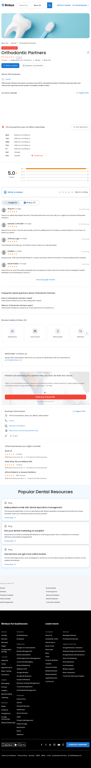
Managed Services (69, 635)
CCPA (49, 756)
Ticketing (4, 698)
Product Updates (52, 660)
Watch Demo (50, 642)
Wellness (20, 734)
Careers (48, 664)
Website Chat (22, 669)
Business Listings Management (28, 683)
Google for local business (26, 648)
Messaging (5, 683)
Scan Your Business (70, 658)
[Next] (87, 333)
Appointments (6, 668)
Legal (18, 717)
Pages (3, 646)
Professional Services (70, 639)
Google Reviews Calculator (72, 648)
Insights (4, 690)
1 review (19, 57)
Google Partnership (5, 718)
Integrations (6, 713)
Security (31, 756)
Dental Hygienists (6, 602)
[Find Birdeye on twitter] (46, 744)
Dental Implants (52, 599)
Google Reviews (22, 672)
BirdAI (3, 706)
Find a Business (68, 662)
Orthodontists (5, 599)
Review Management (24, 651)
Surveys (4, 687)
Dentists (3, 591)
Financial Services (23, 706)
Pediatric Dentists (6, 595)
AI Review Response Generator (74, 651)
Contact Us (50, 681)
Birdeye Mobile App (8, 723)
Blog (47, 653)
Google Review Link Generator (73, 655)
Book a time (50, 646)
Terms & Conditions (8, 756)
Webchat (4, 660)
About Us (49, 635)
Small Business (22, 635)
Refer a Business (69, 672)
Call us (11, 421)
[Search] (49, 5)
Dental (13, 43)
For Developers (68, 665)
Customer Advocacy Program (73, 676)
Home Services (22, 713)
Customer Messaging (25, 662)
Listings (4, 635)
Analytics (4, 710)
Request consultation (34, 65)
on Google (17, 209)
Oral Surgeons (51, 591)
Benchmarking (6, 694)
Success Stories (51, 667)
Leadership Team (52, 639)
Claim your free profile (45, 397)
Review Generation (24, 655)
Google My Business (24, 676)
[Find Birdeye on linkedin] (50, 744)
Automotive (21, 699)
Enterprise (20, 639)
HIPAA (43, 756)
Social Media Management (26, 690)
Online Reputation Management (29, 658)
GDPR (38, 756)
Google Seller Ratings (6, 651)
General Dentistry (52, 595)
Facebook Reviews (23, 680)
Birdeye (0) (31, 203)
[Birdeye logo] (8, 5)
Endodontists (51, 588)
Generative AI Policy (59, 756)
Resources (49, 650)
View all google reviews (45, 279)
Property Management (25, 720)
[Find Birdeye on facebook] (42, 744)
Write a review (64, 5)
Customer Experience (24, 687)
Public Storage (22, 724)
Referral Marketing (23, 665)
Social (3, 664)
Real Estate (21, 727)
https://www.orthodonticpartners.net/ (23, 430)
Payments (5, 675)
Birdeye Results (51, 674)
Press (47, 657)
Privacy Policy (22, 756)
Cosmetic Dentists (53, 602)
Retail (19, 731)
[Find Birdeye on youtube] (59, 744)
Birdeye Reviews (51, 671)
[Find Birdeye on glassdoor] (63, 744)
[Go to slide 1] (44, 392)
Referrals (4, 642)
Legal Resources (51, 678)
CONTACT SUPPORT (78, 744)
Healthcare (21, 710)
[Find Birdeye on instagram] (54, 744)
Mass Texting (6, 671)
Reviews (4, 639)
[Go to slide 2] (46, 392)
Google (14, 436)
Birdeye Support (68, 669)
